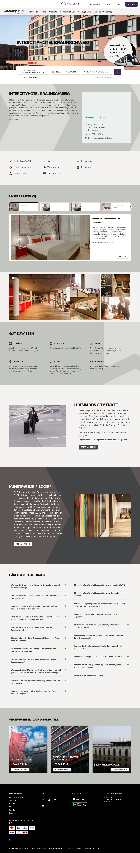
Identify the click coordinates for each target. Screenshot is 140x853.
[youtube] (43, 806)
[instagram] (49, 799)
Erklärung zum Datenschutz (18, 848)
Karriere (12, 804)
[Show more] (13, 278)
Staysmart (13, 800)
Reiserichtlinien (90, 848)
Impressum (34, 848)
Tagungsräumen (44, 100)
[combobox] (34, 72)
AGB (99, 848)
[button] (39, 297)
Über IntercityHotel (16, 797)
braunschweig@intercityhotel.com (101, 138)
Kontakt (12, 810)
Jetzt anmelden (88, 447)
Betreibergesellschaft (74, 848)
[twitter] (55, 799)
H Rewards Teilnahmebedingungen (52, 848)
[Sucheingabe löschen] (47, 72)
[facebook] (43, 799)
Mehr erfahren (23, 544)
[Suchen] (117, 72)
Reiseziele (12, 813)
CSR (10, 807)
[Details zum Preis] (26, 764)
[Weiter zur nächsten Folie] (130, 207)
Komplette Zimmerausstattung (103, 242)
